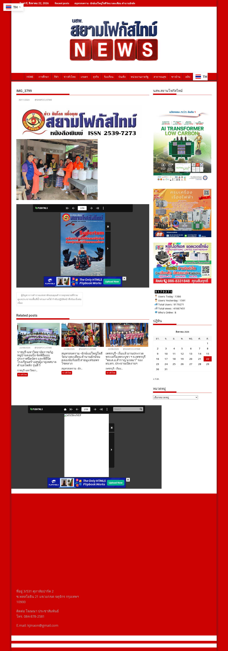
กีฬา (56, 76)
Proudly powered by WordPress (91, 645)
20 (190, 358)
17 (166, 358)
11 (174, 353)
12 (182, 353)
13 (190, 353)
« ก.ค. (156, 378)
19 (182, 358)
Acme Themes (147, 645)
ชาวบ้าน (175, 76)
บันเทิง (122, 76)
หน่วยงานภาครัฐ (139, 76)
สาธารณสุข (160, 76)
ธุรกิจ (96, 76)
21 (199, 358)
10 (166, 353)
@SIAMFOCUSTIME (43, 99)
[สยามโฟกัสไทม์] (19, 76)
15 (207, 353)
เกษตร (84, 76)
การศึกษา (44, 76)
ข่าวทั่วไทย (70, 76)
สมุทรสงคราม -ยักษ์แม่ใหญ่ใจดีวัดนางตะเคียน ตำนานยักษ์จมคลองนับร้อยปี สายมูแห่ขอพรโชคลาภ (124, 3)
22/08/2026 (24, 347)
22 (207, 358)
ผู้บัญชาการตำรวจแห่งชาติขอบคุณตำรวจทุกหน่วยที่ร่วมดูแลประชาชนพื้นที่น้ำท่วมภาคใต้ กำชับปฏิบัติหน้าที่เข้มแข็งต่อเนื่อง (49, 299)
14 (199, 353)
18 (174, 358)
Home (30, 76)
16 (157, 358)
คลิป (187, 76)
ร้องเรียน (108, 76)
